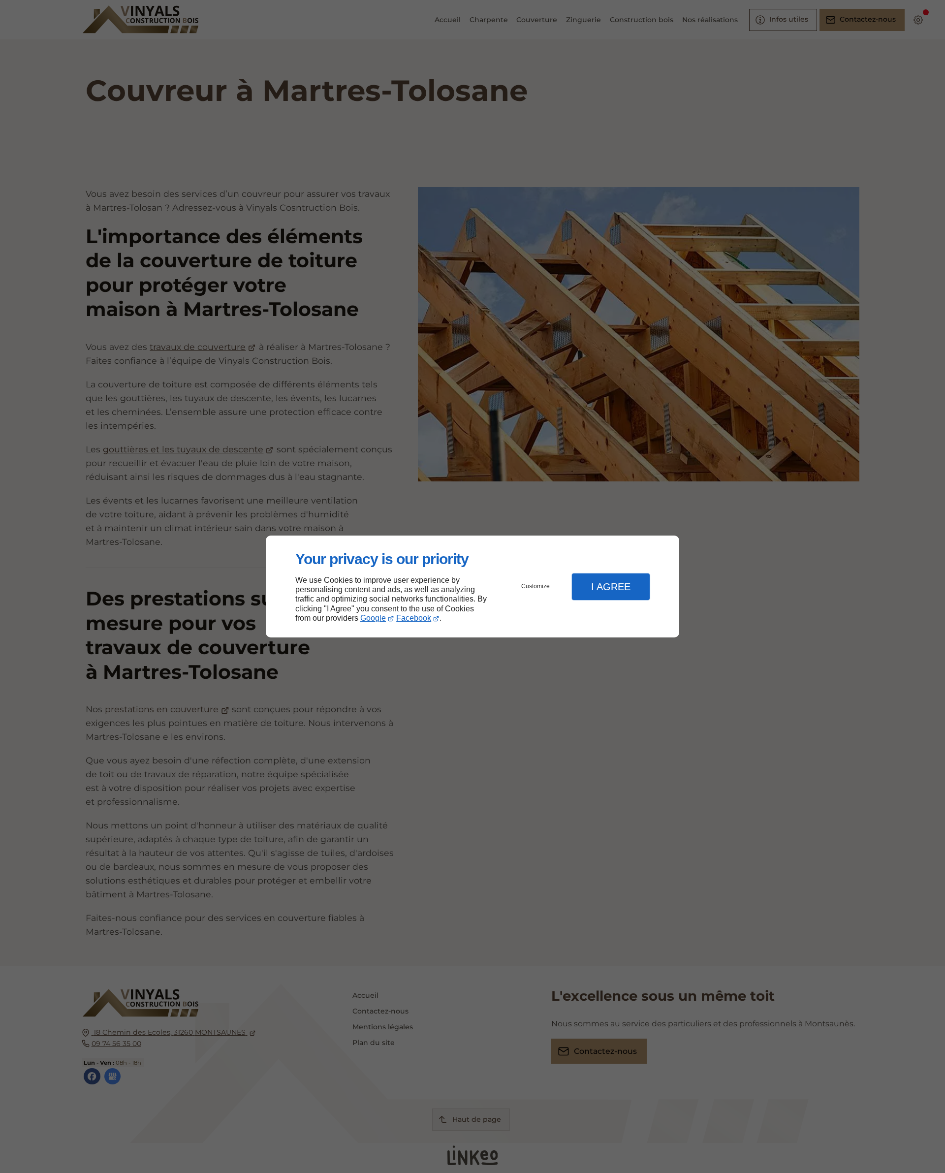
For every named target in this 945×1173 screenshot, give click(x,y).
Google (373, 618)
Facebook (413, 618)
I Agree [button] (610, 586)
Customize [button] (535, 586)
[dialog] (472, 586)
